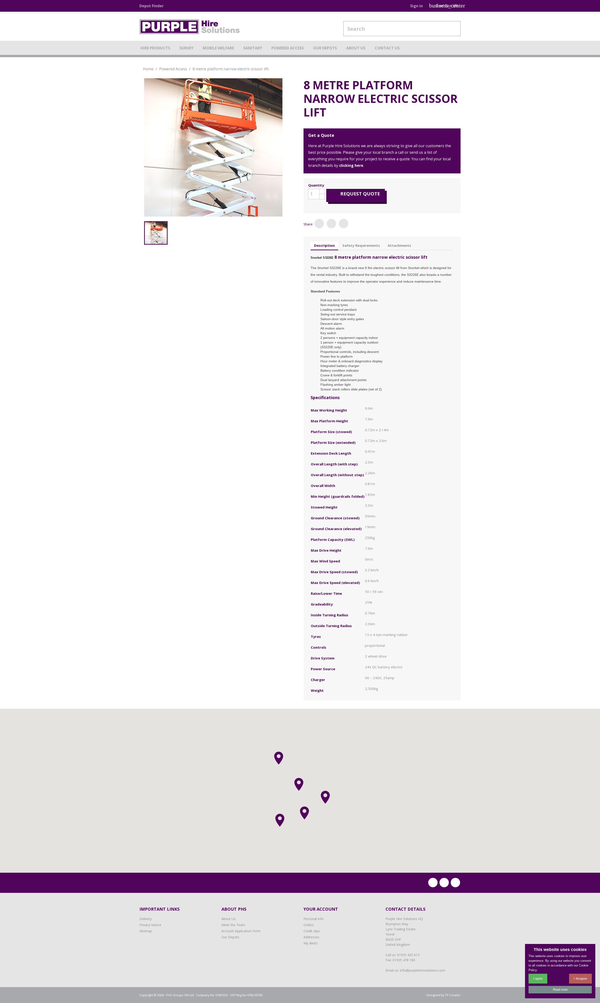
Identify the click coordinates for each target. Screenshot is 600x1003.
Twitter (444, 882)
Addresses (311, 937)
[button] (304, 813)
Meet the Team (233, 925)
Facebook (433, 882)
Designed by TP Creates (444, 995)
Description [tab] (324, 245)
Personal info (314, 919)
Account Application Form (241, 931)
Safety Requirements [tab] (361, 245)
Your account (321, 909)
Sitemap (145, 931)
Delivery (145, 919)
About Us (228, 919)
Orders (309, 925)
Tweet (331, 223)
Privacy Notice (150, 925)
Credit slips (312, 931)
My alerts (311, 943)
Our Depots (230, 937)
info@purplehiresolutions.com (422, 970)
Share (319, 223)
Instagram (455, 882)
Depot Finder (151, 5)
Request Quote (356, 194)
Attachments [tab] (399, 245)
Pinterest (343, 223)
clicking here (351, 165)
